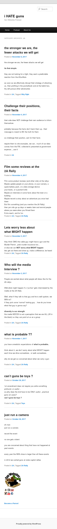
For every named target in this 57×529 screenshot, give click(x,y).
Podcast (17, 30)
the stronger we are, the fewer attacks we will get (21, 50)
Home (7, 30)
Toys (23, 403)
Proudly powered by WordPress (28, 523)
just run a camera (16, 415)
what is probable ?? (18, 334)
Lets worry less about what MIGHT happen (19, 229)
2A (13, 94)
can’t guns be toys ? (18, 376)
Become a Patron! (11, 503)
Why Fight (25, 94)
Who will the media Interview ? (17, 266)
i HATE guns (14, 16)
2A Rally (24, 216)
